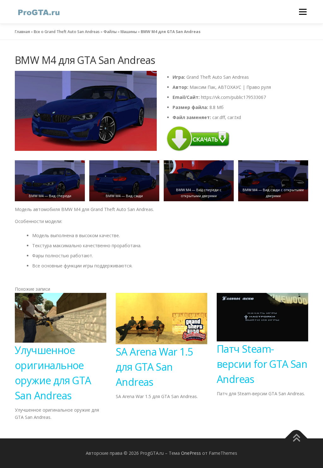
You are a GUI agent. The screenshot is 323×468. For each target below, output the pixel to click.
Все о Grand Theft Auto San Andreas (67, 31)
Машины (128, 31)
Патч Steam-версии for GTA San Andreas (262, 364)
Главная (22, 31)
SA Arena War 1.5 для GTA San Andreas (154, 367)
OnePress (191, 453)
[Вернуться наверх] (296, 438)
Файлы (110, 31)
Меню (302, 12)
